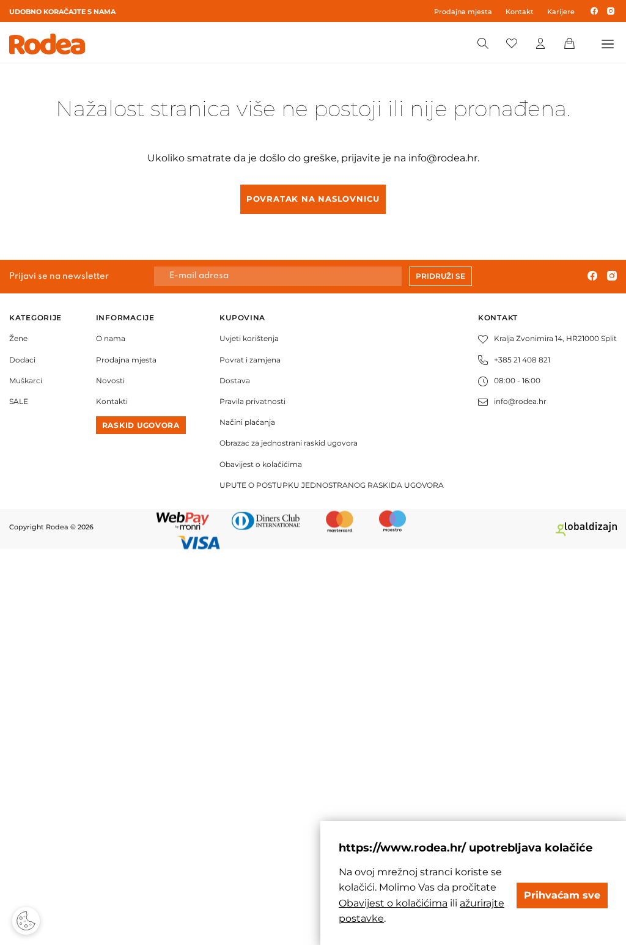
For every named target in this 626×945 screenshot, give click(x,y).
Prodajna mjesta (463, 11)
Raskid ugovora (141, 425)
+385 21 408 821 (522, 359)
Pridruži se (440, 276)
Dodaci (22, 359)
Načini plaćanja (247, 422)
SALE (18, 401)
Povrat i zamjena (250, 359)
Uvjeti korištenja (249, 338)
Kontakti (112, 401)
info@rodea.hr (442, 158)
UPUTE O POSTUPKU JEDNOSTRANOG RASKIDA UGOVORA (331, 485)
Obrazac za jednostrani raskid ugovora (288, 442)
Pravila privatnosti (252, 401)
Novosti (110, 380)
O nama (110, 338)
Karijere (561, 11)
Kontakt (520, 11)
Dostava (234, 380)
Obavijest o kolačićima (260, 464)
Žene (18, 338)
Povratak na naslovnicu (313, 199)
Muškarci (25, 380)
